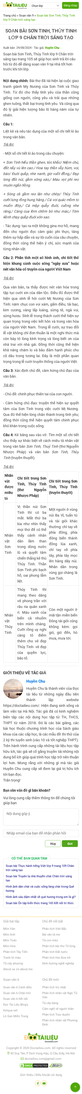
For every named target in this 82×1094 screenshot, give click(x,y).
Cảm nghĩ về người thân (58, 1009)
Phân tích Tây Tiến (15, 952)
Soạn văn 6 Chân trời (17, 993)
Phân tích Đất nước (55, 952)
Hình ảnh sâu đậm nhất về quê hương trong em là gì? (41, 897)
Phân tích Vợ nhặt (54, 987)
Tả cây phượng (13, 963)
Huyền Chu (35, 681)
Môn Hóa (9, 946)
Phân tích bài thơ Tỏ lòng (58, 946)
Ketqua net (10, 1010)
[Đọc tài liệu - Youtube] (44, 1083)
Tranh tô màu (12, 957)
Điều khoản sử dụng (48, 1075)
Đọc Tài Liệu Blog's (15, 1004)
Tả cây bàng (50, 1003)
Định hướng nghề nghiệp (58, 963)
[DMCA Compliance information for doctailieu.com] (55, 1066)
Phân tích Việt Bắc (54, 929)
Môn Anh (9, 934)
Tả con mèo (50, 940)
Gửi (69, 844)
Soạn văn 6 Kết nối (15, 999)
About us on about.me (18, 969)
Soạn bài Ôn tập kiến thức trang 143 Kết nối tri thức (40, 903)
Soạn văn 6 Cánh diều (17, 987)
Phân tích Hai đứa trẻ (56, 957)
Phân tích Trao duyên (56, 1014)
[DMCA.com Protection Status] (34, 1066)
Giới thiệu (26, 1075)
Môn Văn (9, 929)
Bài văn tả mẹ (51, 934)
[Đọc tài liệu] (38, 1083)
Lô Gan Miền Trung (15, 1016)
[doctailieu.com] (41, 1038)
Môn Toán (10, 940)
